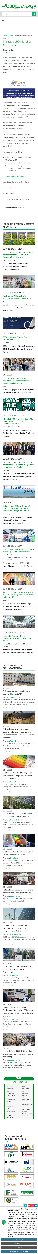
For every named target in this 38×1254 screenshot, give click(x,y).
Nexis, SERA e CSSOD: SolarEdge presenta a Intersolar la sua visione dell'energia (18, 1054)
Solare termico (26, 1107)
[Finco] (11, 1192)
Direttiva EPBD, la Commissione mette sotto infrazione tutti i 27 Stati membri (17, 969)
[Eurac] (27, 1185)
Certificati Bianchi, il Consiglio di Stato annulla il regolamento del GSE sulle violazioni (19, 776)
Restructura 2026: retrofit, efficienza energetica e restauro (17, 297)
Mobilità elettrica (26, 1099)
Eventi (11, 35)
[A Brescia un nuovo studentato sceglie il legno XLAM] (19, 679)
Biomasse (9, 1091)
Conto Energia (10, 1106)
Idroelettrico (25, 1088)
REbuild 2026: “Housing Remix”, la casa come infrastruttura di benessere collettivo (18, 421)
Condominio (10, 1103)
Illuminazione (25, 1091)
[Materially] (11, 1162)
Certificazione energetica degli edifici (11, 1095)
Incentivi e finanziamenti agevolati (26, 1095)
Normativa (25, 1102)
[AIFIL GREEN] (27, 1192)
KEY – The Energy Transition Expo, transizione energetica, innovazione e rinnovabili (18, 594)
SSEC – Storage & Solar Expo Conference (15, 338)
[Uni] (27, 1162)
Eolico (24, 1086)
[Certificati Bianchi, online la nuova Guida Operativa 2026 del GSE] (19, 840)
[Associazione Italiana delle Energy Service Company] (27, 1177)
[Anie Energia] (27, 1169)
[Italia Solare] (11, 1185)
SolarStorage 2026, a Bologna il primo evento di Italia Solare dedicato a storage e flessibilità (16, 508)
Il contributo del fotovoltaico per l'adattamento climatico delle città (18, 815)
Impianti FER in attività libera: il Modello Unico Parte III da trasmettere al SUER (17, 928)
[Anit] (27, 1146)
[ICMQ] (27, 1154)
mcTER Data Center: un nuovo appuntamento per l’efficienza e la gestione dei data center (17, 380)
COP (8, 1108)
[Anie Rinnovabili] (11, 1146)
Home (5, 35)
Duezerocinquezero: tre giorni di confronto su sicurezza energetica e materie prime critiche (18, 464)
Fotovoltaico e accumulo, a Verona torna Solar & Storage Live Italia (18, 891)
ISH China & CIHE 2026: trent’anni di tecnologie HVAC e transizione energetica (19, 551)
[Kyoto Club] (11, 1169)
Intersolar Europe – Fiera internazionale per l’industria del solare (17, 638)
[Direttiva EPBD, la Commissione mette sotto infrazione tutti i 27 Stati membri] (19, 954)
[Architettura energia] (11, 1177)
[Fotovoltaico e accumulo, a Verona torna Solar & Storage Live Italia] (19, 878)
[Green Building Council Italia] (11, 1200)
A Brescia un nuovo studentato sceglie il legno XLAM (16, 692)
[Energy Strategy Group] (11, 1154)
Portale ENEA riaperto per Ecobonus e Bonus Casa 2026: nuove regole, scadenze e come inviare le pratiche (19, 1011)
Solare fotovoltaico (27, 1104)
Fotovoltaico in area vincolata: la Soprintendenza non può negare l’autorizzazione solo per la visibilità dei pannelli (19, 733)
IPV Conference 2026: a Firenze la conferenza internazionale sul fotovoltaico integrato (18, 254)
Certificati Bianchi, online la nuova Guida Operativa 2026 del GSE (18, 853)
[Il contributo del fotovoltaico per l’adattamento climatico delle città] (19, 802)
